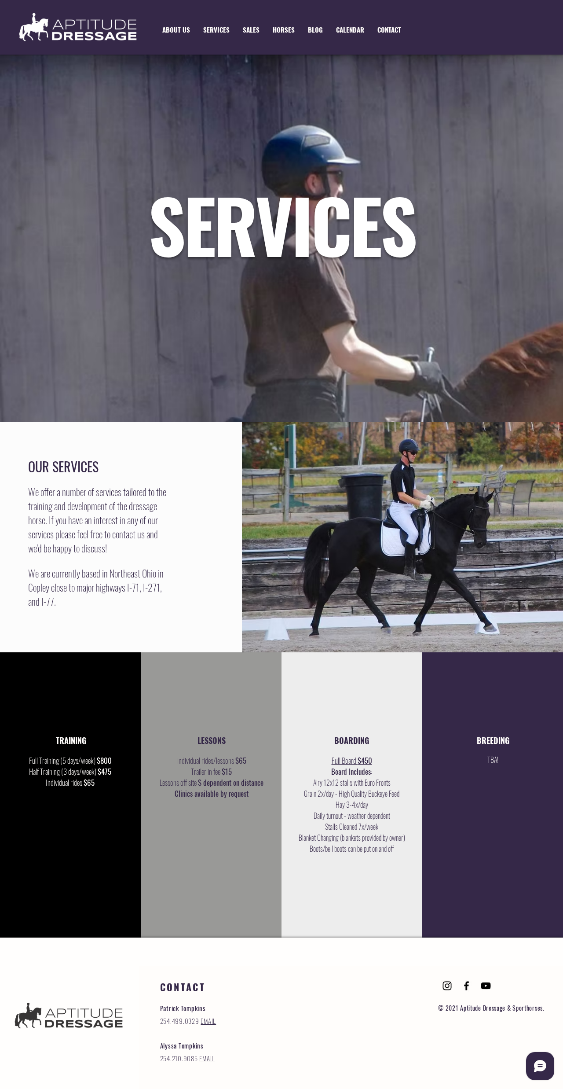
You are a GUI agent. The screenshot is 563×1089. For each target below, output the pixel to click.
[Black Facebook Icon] (466, 986)
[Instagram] (447, 986)
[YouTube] (486, 986)
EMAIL (208, 1021)
